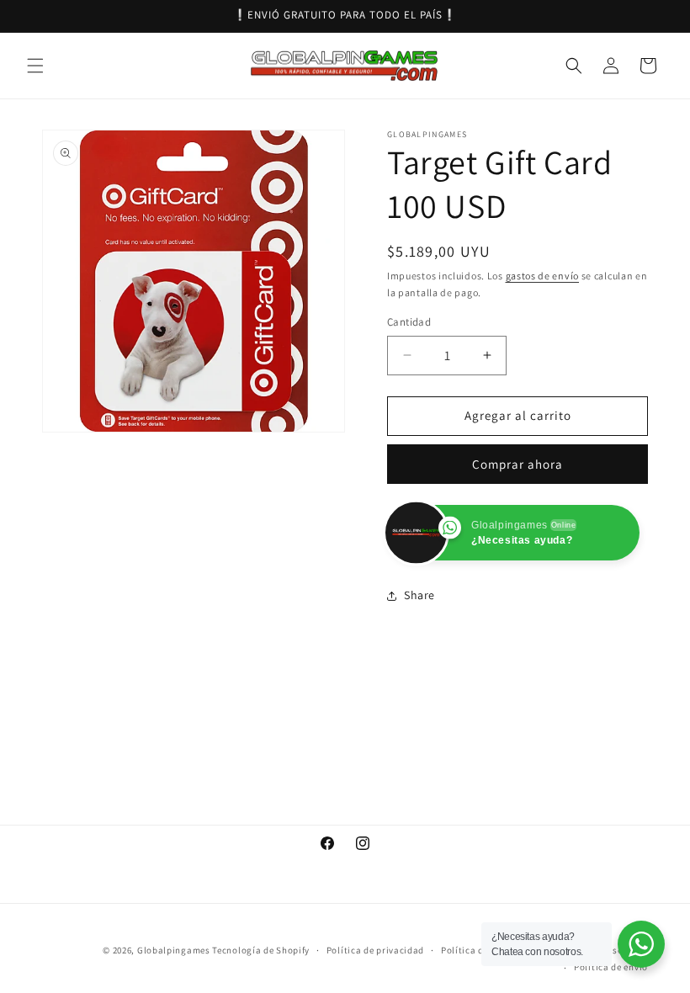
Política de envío (611, 967)
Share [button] (419, 595)
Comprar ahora (517, 464)
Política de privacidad (375, 950)
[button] (35, 65)
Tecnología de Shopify (261, 950)
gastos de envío (543, 275)
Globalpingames (173, 950)
